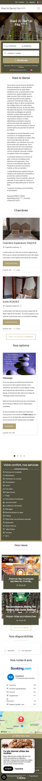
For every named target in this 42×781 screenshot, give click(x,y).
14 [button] (38, 36)
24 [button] (30, 39)
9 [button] (24, 36)
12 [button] (32, 36)
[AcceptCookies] (4, 777)
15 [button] (41, 36)
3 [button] (7, 36)
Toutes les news (21, 628)
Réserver (9, 426)
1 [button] (2, 36)
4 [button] (10, 36)
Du (7, 46)
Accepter (8, 769)
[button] (14, 456)
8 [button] (21, 36)
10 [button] (27, 36)
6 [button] (16, 36)
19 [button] (16, 39)
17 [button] (10, 39)
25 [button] (32, 39)
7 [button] (18, 36)
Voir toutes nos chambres (21, 337)
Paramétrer (19, 769)
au (22, 46)
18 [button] (13, 39)
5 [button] (13, 36)
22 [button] (24, 39)
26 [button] (35, 39)
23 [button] (27, 39)
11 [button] (30, 36)
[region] (18, 756)
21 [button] (21, 39)
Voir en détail (11, 263)
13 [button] (35, 36)
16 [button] (7, 39)
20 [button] (18, 39)
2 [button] (4, 36)
